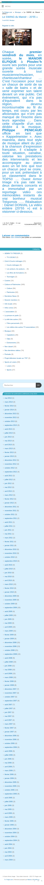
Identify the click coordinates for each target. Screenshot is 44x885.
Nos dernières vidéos (12, 350)
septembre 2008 (11, 654)
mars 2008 (9, 677)
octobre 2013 (10, 421)
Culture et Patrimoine (12, 284)
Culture (9, 288)
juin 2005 (8, 805)
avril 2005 (8, 813)
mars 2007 (9, 724)
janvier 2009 (9, 638)
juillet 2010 (9, 569)
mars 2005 (9, 817)
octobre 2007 (10, 697)
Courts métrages (13, 265)
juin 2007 (8, 712)
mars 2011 (9, 538)
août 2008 (8, 658)
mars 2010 (9, 584)
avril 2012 (8, 491)
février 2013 (9, 452)
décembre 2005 (10, 782)
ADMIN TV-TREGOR (12, 253)
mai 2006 (8, 763)
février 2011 (9, 541)
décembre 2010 (10, 549)
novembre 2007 (10, 693)
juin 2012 (8, 483)
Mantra (29, 879)
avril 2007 (8, 720)
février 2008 (9, 681)
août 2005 (8, 798)
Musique (18, 12)
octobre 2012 (10, 468)
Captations (11, 335)
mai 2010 (8, 576)
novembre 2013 (10, 417)
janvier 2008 (9, 685)
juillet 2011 (9, 526)
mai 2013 (8, 441)
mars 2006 (9, 770)
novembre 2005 (10, 786)
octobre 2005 (10, 790)
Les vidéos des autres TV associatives (21, 327)
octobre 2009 (10, 604)
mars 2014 (9, 402)
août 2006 (8, 751)
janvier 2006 (9, 778)
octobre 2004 (10, 836)
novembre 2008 (10, 646)
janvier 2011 (9, 545)
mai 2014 (8, 398)
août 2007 (8, 704)
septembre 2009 (11, 607)
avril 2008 (8, 673)
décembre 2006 (10, 736)
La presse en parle (12, 315)
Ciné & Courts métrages (13, 261)
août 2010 (8, 565)
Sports (9, 370)
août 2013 (8, 429)
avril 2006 (8, 767)
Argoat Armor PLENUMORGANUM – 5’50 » (33, 224)
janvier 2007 (9, 732)
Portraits (8, 354)
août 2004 (8, 844)
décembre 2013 (10, 413)
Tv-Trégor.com (7, 12)
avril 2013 (8, 444)
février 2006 (9, 774)
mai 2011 (8, 534)
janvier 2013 (9, 456)
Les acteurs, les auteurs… (16, 269)
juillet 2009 (9, 615)
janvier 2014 (9, 410)
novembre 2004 (10, 833)
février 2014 (9, 406)
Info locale (8, 304)
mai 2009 (8, 623)
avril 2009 (8, 627)
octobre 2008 (10, 650)
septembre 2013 (11, 425)
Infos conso (9, 308)
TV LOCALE (11, 257)
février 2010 (9, 588)
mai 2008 (8, 670)
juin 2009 (8, 619)
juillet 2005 (9, 801)
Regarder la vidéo (8, 26)
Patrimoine (11, 292)
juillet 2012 (9, 479)
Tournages (11, 277)
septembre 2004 (11, 840)
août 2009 (8, 611)
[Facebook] (34, 880)
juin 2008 (8, 666)
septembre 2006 (11, 747)
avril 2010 (8, 580)
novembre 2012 (10, 464)
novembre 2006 (10, 739)
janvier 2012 (9, 503)
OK (38, 385)
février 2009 (9, 635)
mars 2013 (9, 448)
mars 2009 (9, 631)
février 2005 (9, 821)
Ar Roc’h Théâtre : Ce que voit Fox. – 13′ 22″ (11, 223)
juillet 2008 (9, 662)
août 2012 (8, 476)
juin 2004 (8, 848)
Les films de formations (15, 273)
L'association (9, 312)
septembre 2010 (11, 561)
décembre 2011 (10, 507)
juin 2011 (8, 530)
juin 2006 (8, 759)
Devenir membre (11, 300)
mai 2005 (8, 809)
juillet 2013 (9, 433)
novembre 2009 (10, 600)
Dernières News (10, 296)
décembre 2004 (10, 829)
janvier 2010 (9, 592)
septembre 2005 (11, 794)
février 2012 (9, 499)
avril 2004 (8, 856)
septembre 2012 (11, 472)
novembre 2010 (10, 553)
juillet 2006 (9, 755)
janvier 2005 (9, 825)
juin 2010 (8, 573)
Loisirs (9, 366)
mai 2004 (8, 852)
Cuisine (7, 280)
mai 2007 (8, 716)
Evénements (11, 343)
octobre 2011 (9, 514)
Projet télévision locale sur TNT (16, 358)
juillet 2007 (9, 708)
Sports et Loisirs (11, 362)
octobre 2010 (10, 557)
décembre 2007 (10, 689)
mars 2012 (9, 495)
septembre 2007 (11, 701)
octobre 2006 (10, 743)
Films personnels (13, 323)
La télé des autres (11, 319)
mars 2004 (9, 860)
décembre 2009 (10, 596)
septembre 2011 (11, 518)
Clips (8, 339)
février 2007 (9, 728)
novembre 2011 (10, 510)
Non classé (9, 346)
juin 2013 (8, 437)
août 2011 (8, 522)
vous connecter (16, 237)
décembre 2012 (10, 460)
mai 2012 (8, 487)
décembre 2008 (10, 642)
